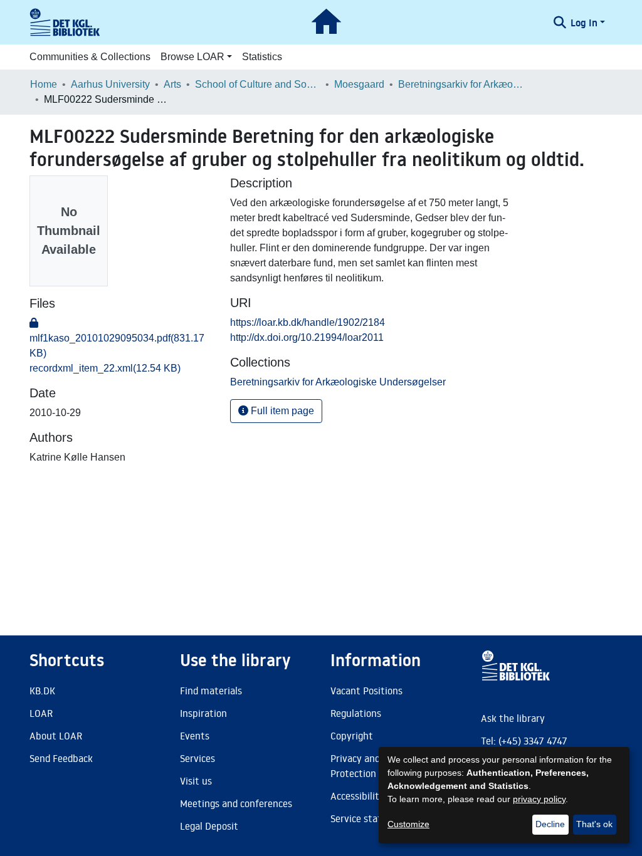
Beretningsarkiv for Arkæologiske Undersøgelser (461, 84)
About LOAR (55, 735)
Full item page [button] (281, 410)
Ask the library (513, 718)
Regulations (355, 713)
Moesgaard (359, 84)
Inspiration (203, 713)
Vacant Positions (366, 690)
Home (43, 84)
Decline (550, 824)
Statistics (262, 56)
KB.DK (42, 690)
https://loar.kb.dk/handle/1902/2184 (307, 322)
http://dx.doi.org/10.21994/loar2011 (307, 337)
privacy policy (539, 799)
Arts (172, 84)
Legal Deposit (209, 826)
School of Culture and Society (257, 84)
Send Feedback (61, 758)
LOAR (41, 713)
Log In (584, 22)
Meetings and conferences (236, 803)
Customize (408, 824)
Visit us (196, 781)
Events (194, 735)
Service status (361, 818)
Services (197, 758)
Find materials (211, 690)
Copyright (351, 735)
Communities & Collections (89, 56)
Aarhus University (110, 84)
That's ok (594, 824)
